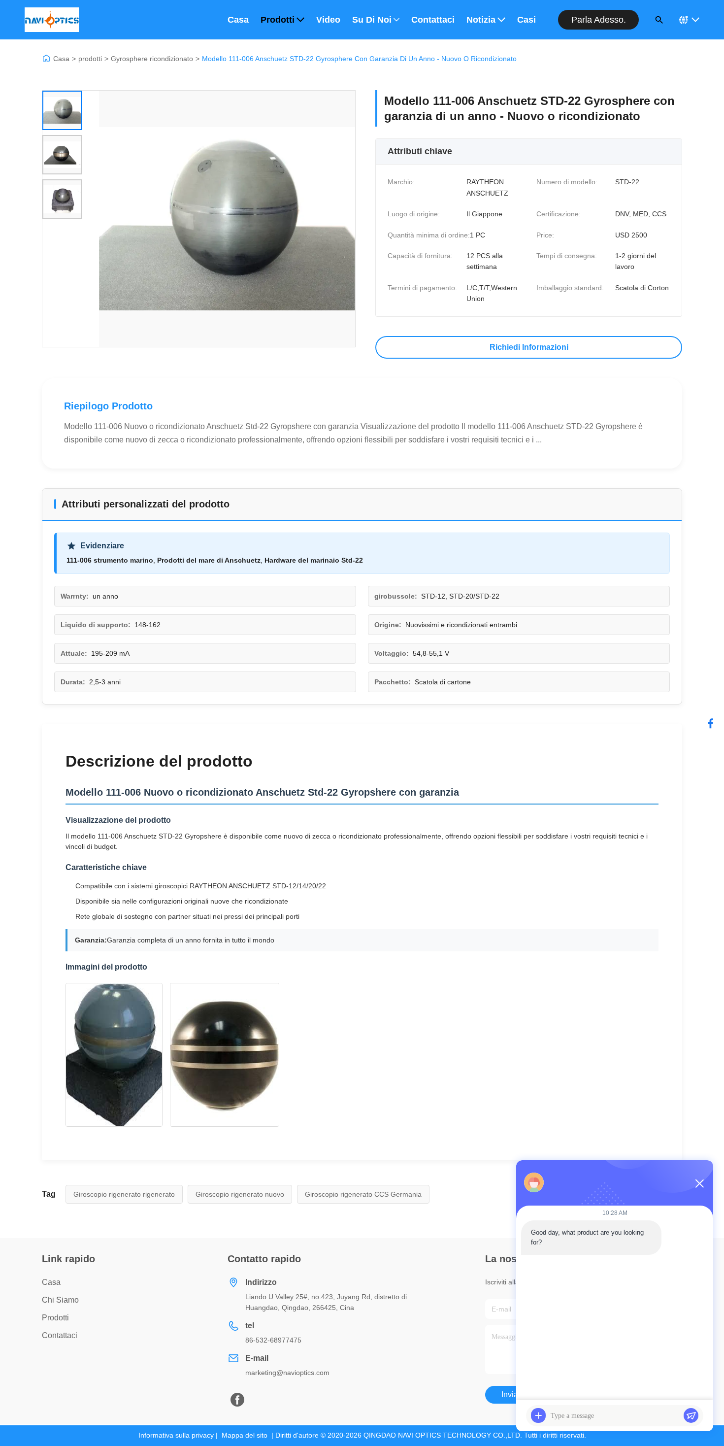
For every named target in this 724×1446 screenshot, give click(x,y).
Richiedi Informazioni (529, 347)
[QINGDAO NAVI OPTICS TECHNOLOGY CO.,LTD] (52, 19)
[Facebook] (711, 723)
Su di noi (372, 20)
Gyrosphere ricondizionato (152, 59)
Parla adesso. (598, 20)
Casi (526, 20)
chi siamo (60, 1300)
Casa (238, 20)
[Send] (691, 1415)
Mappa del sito (244, 1435)
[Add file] (538, 1415)
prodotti (90, 59)
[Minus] (699, 1183)
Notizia (480, 20)
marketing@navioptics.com (287, 1373)
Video (328, 20)
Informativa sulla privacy (176, 1435)
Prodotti (278, 20)
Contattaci (433, 20)
